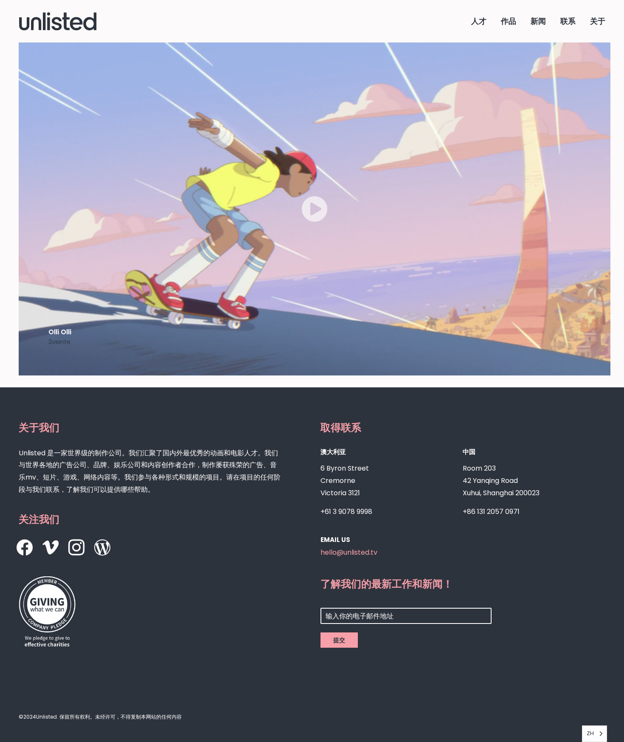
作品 (508, 21)
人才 (478, 21)
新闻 (538, 21)
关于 (597, 21)
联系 (568, 21)
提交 (339, 640)
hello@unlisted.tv (348, 552)
